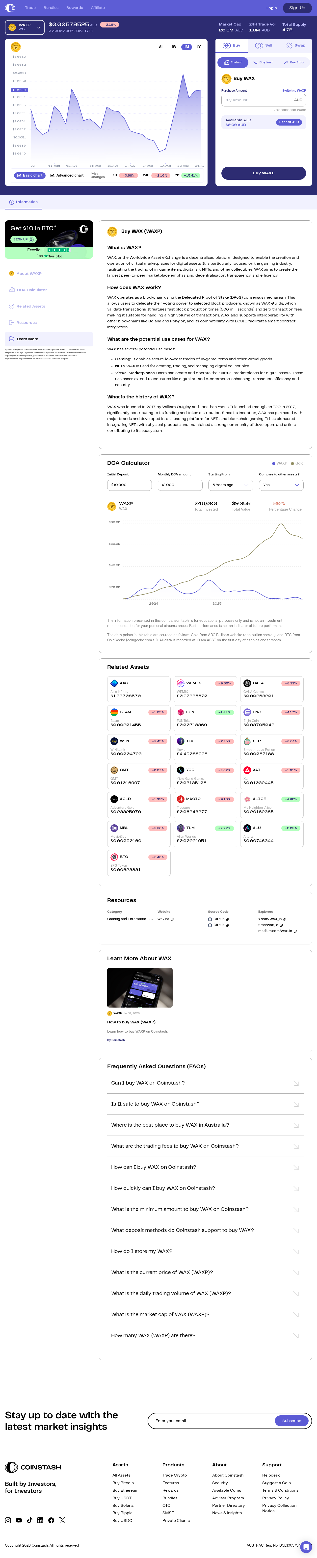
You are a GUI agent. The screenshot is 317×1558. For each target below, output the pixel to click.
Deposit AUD (289, 122)
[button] (205, 1085)
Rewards (74, 8)
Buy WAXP (263, 173)
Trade (30, 8)
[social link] (8, 1520)
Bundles (51, 8)
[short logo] (10, 8)
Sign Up (297, 8)
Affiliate (98, 8)
